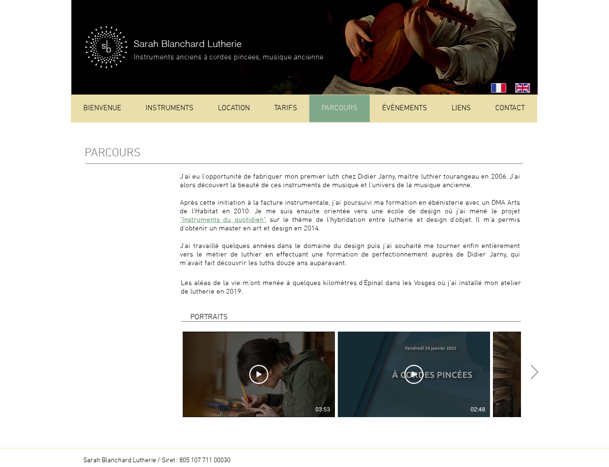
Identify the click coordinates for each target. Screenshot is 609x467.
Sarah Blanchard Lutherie (188, 43)
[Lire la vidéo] (258, 374)
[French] (496, 87)
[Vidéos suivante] (534, 372)
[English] (520, 87)
